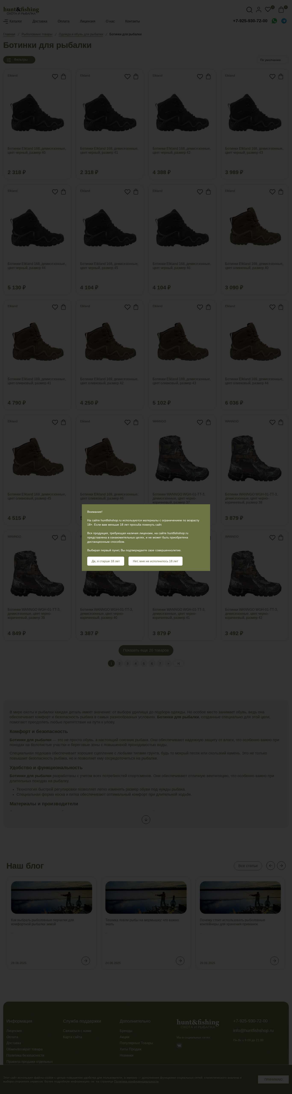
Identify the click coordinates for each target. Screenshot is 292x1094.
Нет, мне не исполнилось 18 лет (155, 561)
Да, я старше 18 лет (106, 561)
